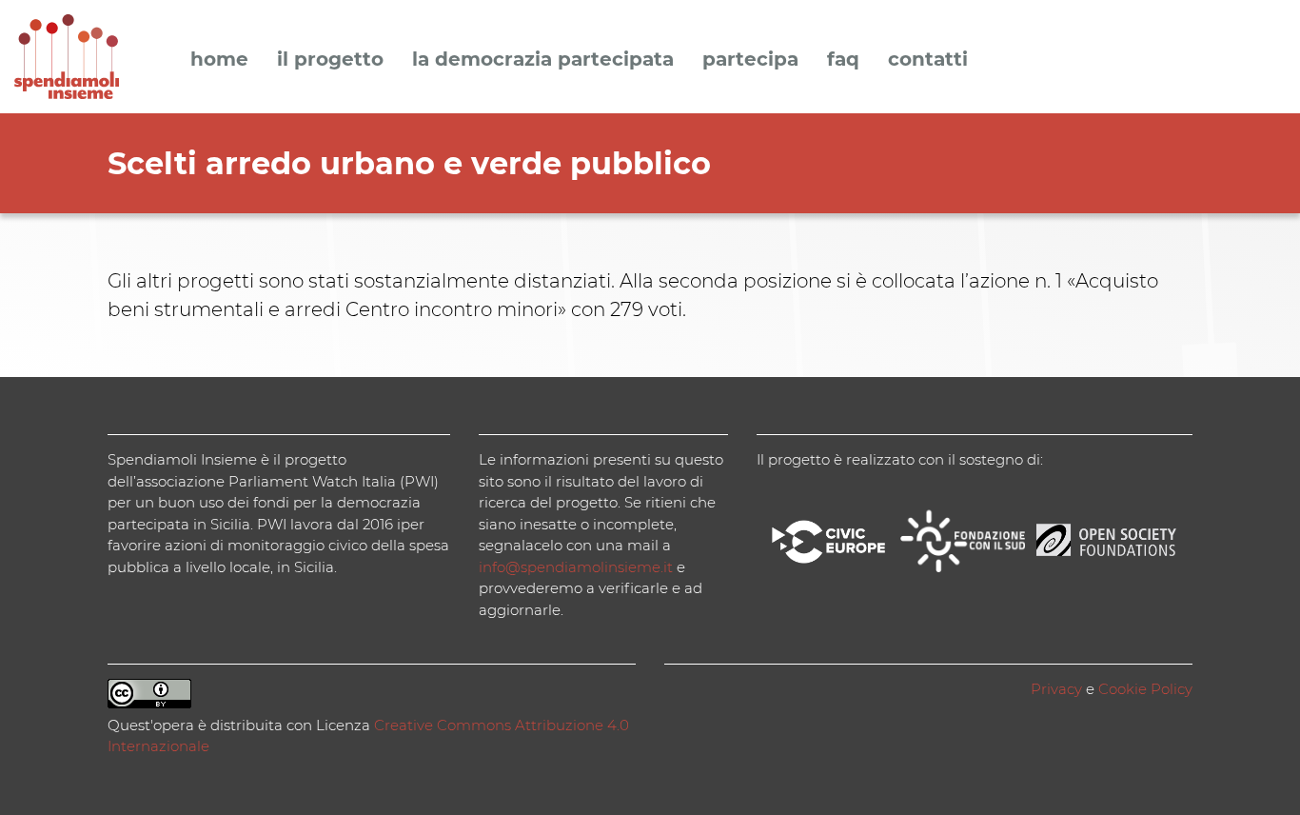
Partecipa (750, 60)
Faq (843, 60)
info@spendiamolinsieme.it (576, 567)
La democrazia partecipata (543, 60)
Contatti (928, 60)
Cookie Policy (1145, 689)
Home (219, 60)
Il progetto (330, 60)
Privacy (1056, 689)
